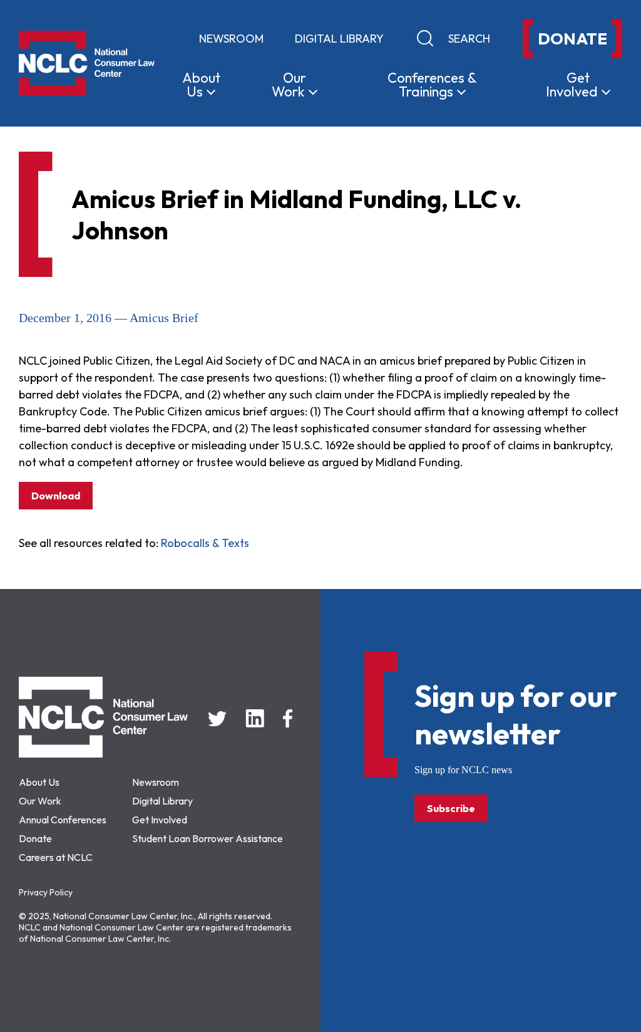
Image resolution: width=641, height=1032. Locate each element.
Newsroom (231, 38)
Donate (35, 838)
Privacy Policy (46, 892)
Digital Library (339, 38)
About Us (39, 782)
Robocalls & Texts (205, 543)
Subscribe (451, 808)
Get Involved (159, 819)
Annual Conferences (62, 819)
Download (55, 495)
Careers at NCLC (56, 857)
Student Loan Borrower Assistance (207, 838)
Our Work (40, 801)
